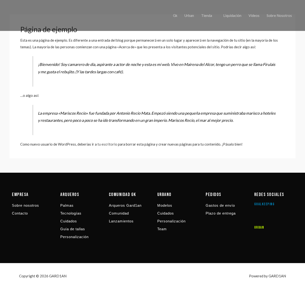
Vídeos (254, 15)
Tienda (206, 15)
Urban (189, 15)
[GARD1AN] (21, 15)
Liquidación (232, 15)
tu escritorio (107, 144)
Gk (175, 15)
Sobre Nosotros (279, 15)
